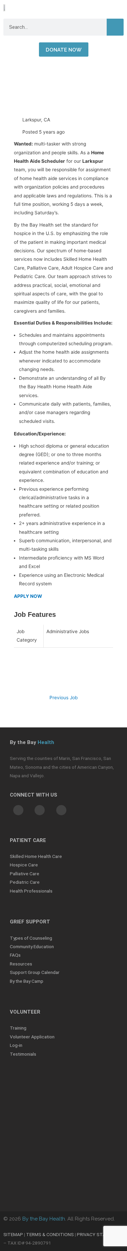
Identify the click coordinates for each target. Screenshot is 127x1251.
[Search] (115, 27)
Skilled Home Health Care (36, 856)
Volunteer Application (32, 1036)
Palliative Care (24, 873)
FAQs (15, 955)
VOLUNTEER (25, 1012)
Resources (21, 963)
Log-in (16, 1045)
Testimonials (23, 1054)
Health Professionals (31, 891)
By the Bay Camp (26, 981)
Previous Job (63, 697)
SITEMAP (13, 1234)
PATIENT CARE (28, 840)
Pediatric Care (25, 882)
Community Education (32, 946)
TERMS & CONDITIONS (50, 1234)
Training (18, 1028)
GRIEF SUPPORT (30, 922)
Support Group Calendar (35, 972)
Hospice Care (24, 864)
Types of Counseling (31, 938)
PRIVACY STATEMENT (100, 1234)
